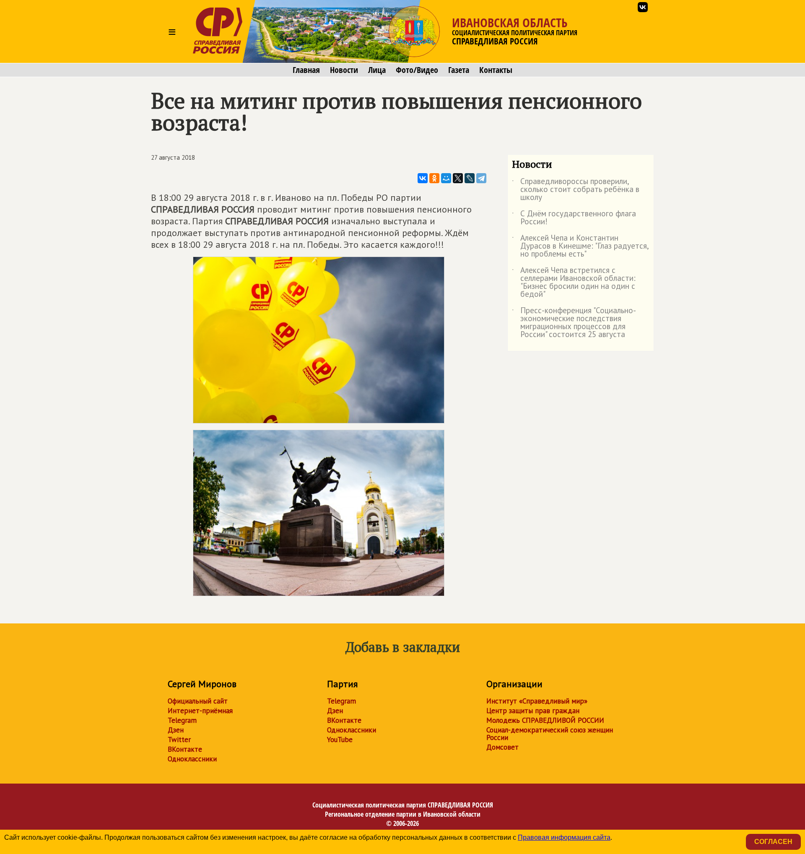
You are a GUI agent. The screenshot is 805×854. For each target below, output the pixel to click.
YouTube (340, 739)
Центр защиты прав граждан (532, 710)
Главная (306, 70)
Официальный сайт (198, 701)
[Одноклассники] (434, 178)
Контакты (495, 70)
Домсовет (502, 747)
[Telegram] (481, 178)
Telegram (182, 720)
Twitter (179, 739)
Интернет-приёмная (200, 710)
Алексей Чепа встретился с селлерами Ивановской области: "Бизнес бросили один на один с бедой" (574, 282)
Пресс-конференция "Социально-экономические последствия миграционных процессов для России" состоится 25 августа (574, 322)
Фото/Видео (417, 70)
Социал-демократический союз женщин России (549, 733)
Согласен (773, 841)
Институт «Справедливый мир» (536, 701)
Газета (458, 70)
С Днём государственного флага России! (574, 218)
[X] (458, 178)
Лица (377, 70)
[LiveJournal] (470, 178)
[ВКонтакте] (423, 178)
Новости (344, 70)
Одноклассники (192, 759)
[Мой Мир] (446, 178)
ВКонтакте (185, 749)
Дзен (176, 730)
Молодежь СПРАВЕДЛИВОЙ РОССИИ (545, 720)
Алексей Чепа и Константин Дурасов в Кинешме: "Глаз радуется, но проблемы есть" (580, 246)
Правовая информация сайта (564, 837)
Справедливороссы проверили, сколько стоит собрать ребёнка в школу (575, 189)
